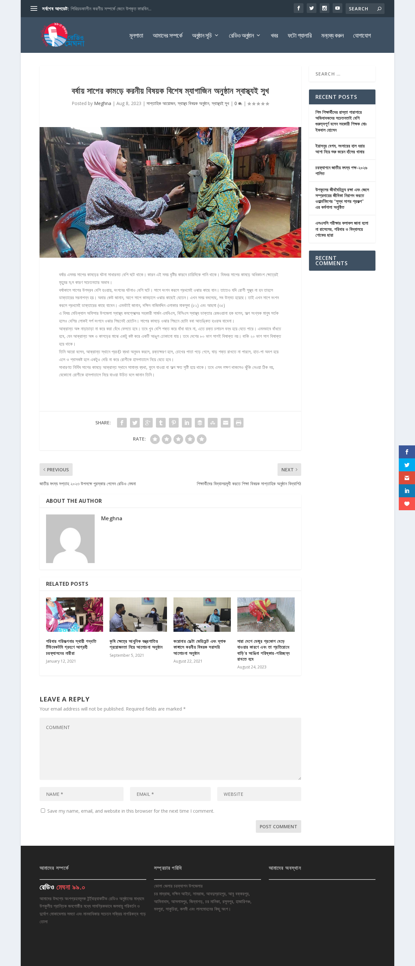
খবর (274, 36)
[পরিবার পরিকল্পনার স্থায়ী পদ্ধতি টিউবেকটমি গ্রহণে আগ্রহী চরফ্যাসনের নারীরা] (74, 614)
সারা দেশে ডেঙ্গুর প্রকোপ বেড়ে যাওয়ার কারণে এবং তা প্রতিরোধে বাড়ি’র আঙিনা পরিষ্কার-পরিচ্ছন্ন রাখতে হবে (263, 650)
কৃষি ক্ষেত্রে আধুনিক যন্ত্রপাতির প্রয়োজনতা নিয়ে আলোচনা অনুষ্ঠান (136, 644)
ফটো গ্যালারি (300, 36)
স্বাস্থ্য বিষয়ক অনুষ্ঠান (193, 103)
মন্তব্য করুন (332, 36)
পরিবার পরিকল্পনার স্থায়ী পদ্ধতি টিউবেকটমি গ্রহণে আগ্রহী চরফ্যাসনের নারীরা (71, 647)
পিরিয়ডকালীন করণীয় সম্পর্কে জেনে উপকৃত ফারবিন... (111, 8)
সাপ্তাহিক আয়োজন (161, 103)
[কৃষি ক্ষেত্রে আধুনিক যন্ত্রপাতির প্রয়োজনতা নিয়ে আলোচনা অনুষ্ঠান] (138, 614)
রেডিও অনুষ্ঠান (241, 36)
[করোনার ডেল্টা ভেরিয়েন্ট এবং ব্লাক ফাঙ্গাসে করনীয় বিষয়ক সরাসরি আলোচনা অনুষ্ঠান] (202, 614)
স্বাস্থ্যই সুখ (220, 103)
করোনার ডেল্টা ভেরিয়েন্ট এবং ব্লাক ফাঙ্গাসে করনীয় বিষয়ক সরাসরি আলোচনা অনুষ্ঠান (199, 647)
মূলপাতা (136, 36)
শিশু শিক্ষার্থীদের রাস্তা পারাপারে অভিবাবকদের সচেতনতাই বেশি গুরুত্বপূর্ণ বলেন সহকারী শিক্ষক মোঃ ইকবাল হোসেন (341, 121)
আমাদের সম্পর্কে (167, 36)
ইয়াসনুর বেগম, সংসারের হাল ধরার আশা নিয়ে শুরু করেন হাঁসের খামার (340, 149)
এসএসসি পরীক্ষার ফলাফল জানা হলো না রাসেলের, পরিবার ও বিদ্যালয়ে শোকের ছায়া (341, 229)
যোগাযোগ (362, 36)
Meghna (102, 103)
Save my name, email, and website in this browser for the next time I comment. (130, 811)
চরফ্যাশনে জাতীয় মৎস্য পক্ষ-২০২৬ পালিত (341, 170)
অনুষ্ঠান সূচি (202, 36)
